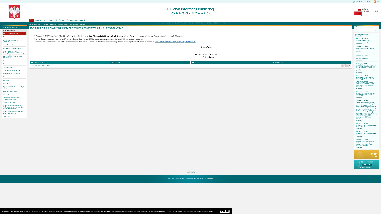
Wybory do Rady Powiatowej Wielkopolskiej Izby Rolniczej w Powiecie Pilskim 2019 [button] (13, 107)
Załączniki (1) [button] (38, 62)
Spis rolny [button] (6, 94)
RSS (377, 2)
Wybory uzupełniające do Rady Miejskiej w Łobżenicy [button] (13, 112)
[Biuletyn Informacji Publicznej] (366, 16)
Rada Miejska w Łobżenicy (49, 24)
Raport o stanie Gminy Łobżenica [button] (10, 41)
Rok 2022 (82, 24)
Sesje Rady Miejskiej (63, 24)
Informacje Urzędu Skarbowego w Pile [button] (13, 87)
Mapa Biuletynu (41, 20)
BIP (31, 20)
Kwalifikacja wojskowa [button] (10, 91)
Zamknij (225, 211)
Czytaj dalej (359, 43)
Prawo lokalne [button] (7, 67)
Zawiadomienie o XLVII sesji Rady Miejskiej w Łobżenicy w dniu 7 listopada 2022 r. (76, 28)
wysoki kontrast (357, 2)
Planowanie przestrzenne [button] (11, 74)
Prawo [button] (5, 64)
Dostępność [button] (7, 116)
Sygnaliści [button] (6, 80)
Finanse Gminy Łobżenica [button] (11, 70)
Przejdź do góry (190, 172)
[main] (190, 44)
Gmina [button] (5, 37)
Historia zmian (280, 62)
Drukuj (197, 62)
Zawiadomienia (74, 24)
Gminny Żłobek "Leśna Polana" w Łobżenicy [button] (13, 56)
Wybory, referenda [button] (9, 102)
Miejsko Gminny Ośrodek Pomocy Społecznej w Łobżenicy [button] (13, 52)
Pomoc (61, 20)
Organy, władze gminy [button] (10, 27)
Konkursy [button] (6, 77)
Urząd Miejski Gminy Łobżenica (190, 12)
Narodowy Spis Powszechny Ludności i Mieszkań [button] (12, 98)
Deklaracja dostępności (76, 20)
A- (365, 2)
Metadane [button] (117, 62)
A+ (370, 1)
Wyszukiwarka (360, 27)
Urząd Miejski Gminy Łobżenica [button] (13, 45)
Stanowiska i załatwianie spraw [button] (13, 48)
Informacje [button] (6, 83)
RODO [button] (5, 61)
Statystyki (53, 20)
